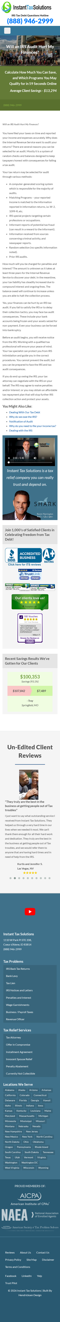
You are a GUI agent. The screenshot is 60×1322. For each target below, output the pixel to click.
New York (27, 1136)
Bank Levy (12, 975)
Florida (23, 1100)
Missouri (40, 1121)
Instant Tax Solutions (29, 1290)
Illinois (18, 1105)
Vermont (28, 1157)
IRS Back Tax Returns (18, 968)
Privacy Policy (13, 1259)
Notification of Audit (21, 421)
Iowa (40, 1105)
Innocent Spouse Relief (19, 1059)
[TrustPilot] (30, 603)
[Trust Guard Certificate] (17, 588)
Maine (47, 1110)
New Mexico (11, 1136)
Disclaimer (48, 1259)
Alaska (21, 1090)
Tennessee (48, 1152)
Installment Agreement (19, 1051)
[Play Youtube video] (30, 912)
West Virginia (12, 1167)
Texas (8, 1157)
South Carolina (12, 1152)
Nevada (36, 1126)
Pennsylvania (24, 1147)
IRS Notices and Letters (19, 990)
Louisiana (35, 1110)
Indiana (30, 1105)
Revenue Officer (15, 1019)
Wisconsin (28, 1167)
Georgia (35, 1100)
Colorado (25, 1095)
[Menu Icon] (7, 31)
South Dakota (32, 1152)
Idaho (8, 1105)
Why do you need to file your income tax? (32, 425)
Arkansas (46, 1090)
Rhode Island (41, 1147)
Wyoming (43, 1167)
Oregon (9, 1147)
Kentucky (21, 1110)
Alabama (9, 1090)
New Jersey (32, 1131)
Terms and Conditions (17, 1266)
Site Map (31, 1259)
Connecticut (40, 1095)
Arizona (33, 1090)
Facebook (10, 1275)
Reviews (10, 1252)
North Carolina (44, 1136)
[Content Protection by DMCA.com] (30, 1304)
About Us (25, 1252)
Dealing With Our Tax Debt (24, 412)
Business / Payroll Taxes (19, 1012)
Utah (17, 1157)
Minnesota (10, 1121)
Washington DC (30, 1162)
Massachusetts (26, 1115)
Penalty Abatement (17, 1066)
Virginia (41, 1157)
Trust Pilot (11, 1283)
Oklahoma (38, 1141)
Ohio (26, 1141)
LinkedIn (27, 1275)
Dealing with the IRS (20, 430)
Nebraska (23, 1126)
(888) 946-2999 (30, 21)
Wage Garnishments (17, 1004)
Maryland (10, 1115)
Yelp (39, 1275)
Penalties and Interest (18, 997)
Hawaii (46, 1100)
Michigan (43, 1115)
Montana (9, 1126)
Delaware (10, 1100)
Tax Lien (10, 983)
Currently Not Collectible (20, 1073)
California (10, 1095)
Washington (11, 1162)
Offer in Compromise (18, 1044)
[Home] (27, 7)
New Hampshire (13, 1131)
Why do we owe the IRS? (23, 416)
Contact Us (42, 1252)
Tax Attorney (13, 1037)
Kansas (8, 1110)
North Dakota (12, 1141)
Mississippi (26, 1121)
